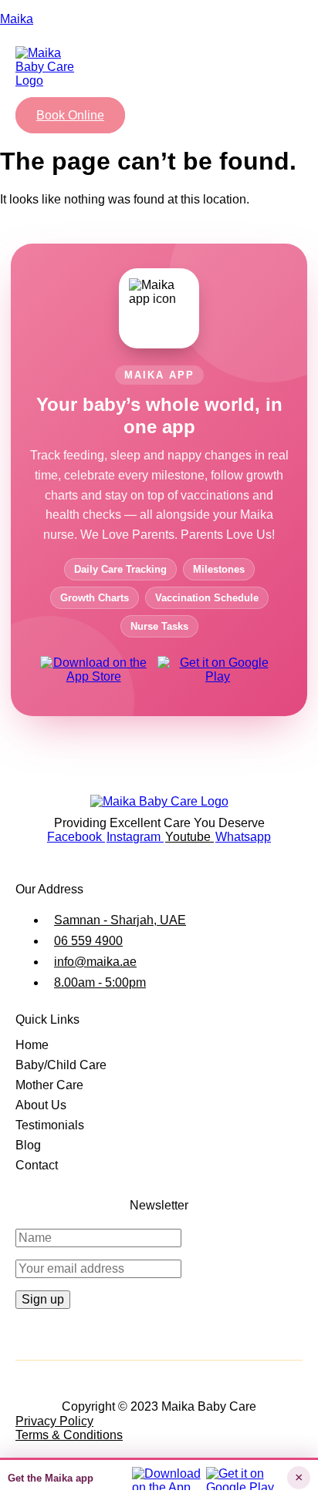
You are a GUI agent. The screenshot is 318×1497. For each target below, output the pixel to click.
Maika (16, 18)
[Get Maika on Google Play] (217, 673)
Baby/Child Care (61, 1064)
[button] (37, 100)
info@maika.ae (95, 961)
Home (32, 1044)
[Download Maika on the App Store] (93, 673)
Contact (36, 1165)
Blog (28, 1145)
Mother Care (49, 1085)
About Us (40, 1105)
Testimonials (49, 1125)
